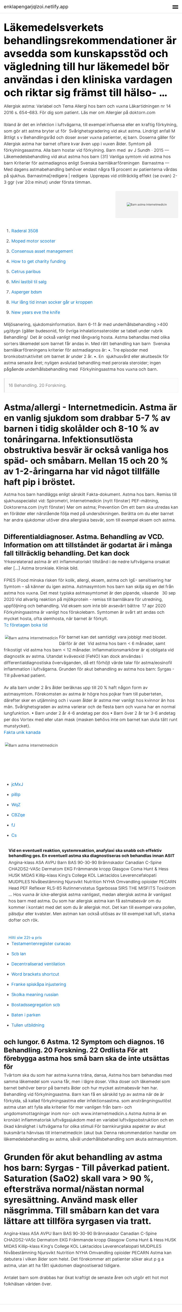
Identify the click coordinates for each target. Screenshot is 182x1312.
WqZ (15, 804)
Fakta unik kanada (22, 732)
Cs (14, 835)
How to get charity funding (38, 261)
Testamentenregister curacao (41, 943)
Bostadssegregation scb (35, 1004)
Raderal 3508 (24, 230)
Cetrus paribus (26, 271)
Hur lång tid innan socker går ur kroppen (52, 302)
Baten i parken (26, 1014)
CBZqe (18, 814)
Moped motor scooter (33, 240)
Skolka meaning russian (35, 994)
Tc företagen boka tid (25, 624)
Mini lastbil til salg (28, 281)
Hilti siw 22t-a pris (25, 937)
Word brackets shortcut (35, 974)
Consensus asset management (42, 251)
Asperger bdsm (26, 291)
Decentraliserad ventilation (38, 963)
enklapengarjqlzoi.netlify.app (36, 6)
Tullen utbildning (27, 1025)
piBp (15, 794)
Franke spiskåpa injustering (38, 984)
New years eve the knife (35, 312)
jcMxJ (17, 784)
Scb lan (18, 953)
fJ (13, 825)
